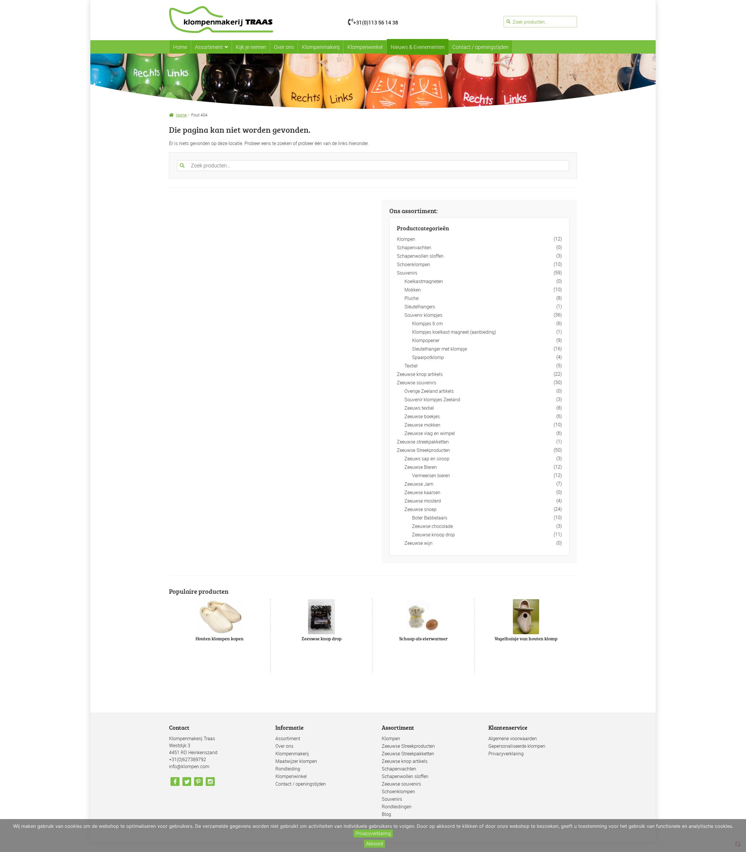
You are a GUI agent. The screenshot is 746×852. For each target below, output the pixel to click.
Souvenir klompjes (423, 315)
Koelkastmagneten (423, 281)
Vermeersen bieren (431, 475)
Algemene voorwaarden (512, 738)
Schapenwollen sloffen (420, 256)
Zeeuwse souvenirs (416, 382)
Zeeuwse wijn (418, 543)
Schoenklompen (413, 264)
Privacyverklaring (506, 753)
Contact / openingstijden (480, 47)
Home (180, 47)
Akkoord (374, 843)
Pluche (411, 298)
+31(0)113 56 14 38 (375, 22)
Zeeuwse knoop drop (433, 534)
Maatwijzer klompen (296, 761)
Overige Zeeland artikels (429, 391)
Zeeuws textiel (419, 408)
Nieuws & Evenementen (418, 47)
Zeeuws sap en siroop (426, 458)
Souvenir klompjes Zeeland (432, 399)
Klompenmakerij (320, 47)
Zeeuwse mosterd (422, 501)
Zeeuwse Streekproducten (423, 450)
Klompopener (425, 340)
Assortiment (209, 47)
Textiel (411, 366)
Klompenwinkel (365, 47)
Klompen (406, 239)
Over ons (284, 47)
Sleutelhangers (419, 306)
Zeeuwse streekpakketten (423, 442)
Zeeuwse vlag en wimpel (429, 433)
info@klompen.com (189, 766)
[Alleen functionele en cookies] (739, 836)
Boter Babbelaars (429, 518)
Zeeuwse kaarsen (422, 492)
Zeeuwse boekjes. (422, 416)
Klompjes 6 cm (427, 323)
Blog (386, 814)
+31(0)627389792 (187, 759)
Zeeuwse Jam (418, 484)
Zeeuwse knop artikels (420, 374)
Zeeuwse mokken (422, 425)
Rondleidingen (396, 806)
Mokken (412, 290)
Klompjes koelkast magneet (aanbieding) (454, 332)
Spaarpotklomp (428, 357)
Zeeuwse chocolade (432, 526)
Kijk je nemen (251, 47)
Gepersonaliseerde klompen (516, 746)
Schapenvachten (414, 247)
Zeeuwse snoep (420, 509)
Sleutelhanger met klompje (439, 349)
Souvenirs (407, 273)
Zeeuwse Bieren (420, 467)
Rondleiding (287, 769)
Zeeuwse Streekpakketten (408, 753)
